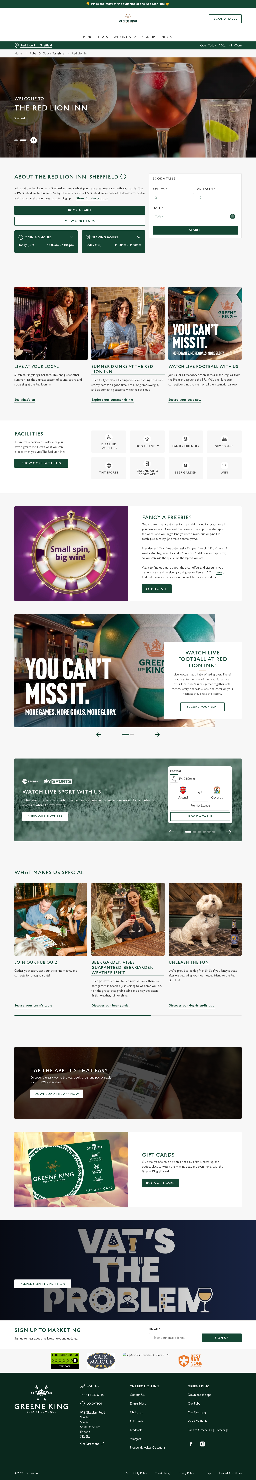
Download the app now (56, 1094)
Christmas (136, 1412)
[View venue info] (123, 178)
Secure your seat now (205, 323)
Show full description (92, 198)
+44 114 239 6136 (92, 1395)
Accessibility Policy (136, 1473)
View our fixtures (45, 816)
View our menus (80, 221)
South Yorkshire (53, 53)
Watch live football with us (203, 366)
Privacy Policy (186, 1473)
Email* (154, 1329)
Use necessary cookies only (222, 23)
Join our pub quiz (36, 962)
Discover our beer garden (127, 919)
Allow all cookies (222, 10)
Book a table (80, 210)
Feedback (136, 1430)
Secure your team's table (50, 919)
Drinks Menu (138, 1403)
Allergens (135, 1439)
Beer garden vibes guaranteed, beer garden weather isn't (122, 967)
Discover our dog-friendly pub (205, 919)
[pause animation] (33, 140)
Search (195, 230)
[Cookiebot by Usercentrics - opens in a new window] (25, 45)
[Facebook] (191, 1444)
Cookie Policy (163, 1473)
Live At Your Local (36, 366)
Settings (205, 45)
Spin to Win (157, 588)
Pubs (33, 53)
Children (206, 189)
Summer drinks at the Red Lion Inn (122, 369)
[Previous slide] (99, 734)
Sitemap (206, 1473)
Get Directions (89, 1444)
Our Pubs (194, 1403)
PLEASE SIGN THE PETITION (42, 1283)
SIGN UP (221, 1338)
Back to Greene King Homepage (208, 1430)
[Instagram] (202, 1444)
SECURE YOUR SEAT (202, 706)
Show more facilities (41, 463)
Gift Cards (136, 1421)
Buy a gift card (160, 1183)
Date (158, 208)
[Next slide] (157, 734)
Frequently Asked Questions (147, 1447)
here (219, 572)
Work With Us (197, 1421)
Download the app (199, 1395)
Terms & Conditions (230, 1473)
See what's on (51, 323)
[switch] (115, 45)
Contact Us (137, 1395)
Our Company (197, 1412)
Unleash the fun (189, 962)
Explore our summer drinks (128, 323)
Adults (160, 189)
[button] (16, 140)
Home (18, 53)
